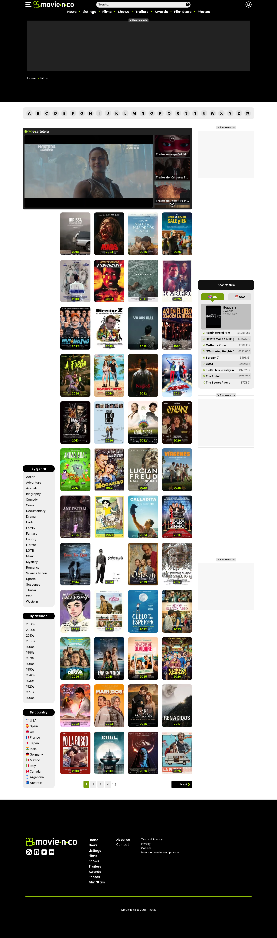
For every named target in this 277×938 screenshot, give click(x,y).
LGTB (30, 550)
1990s (30, 647)
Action (30, 477)
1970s (30, 658)
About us (123, 840)
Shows (123, 11)
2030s (30, 624)
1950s (30, 669)
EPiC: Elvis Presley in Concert (221, 370)
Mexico (35, 760)
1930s (30, 681)
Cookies (146, 848)
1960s (30, 664)
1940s (30, 675)
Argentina (37, 777)
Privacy (146, 844)
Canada (35, 771)
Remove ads (139, 20)
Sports (31, 579)
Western (32, 601)
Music (30, 556)
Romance (33, 567)
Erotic (30, 522)
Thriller (31, 590)
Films (107, 11)
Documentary (36, 511)
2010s (30, 635)
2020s (30, 630)
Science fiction (36, 573)
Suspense (33, 584)
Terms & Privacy (152, 839)
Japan (34, 743)
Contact (122, 844)
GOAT (209, 363)
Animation (33, 488)
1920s (30, 686)
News (72, 11)
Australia (36, 783)
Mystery (32, 562)
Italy (33, 766)
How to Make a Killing (220, 338)
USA (33, 720)
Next (183, 784)
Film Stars (182, 11)
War (29, 596)
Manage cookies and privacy (160, 852)
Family (30, 528)
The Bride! (213, 376)
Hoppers (230, 307)
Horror (31, 545)
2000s (30, 641)
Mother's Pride (216, 345)
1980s (30, 652)
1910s (30, 692)
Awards (161, 11)
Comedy (32, 499)
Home (31, 78)
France (35, 737)
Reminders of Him (218, 332)
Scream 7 (212, 357)
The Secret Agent (218, 382)
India (33, 749)
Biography (33, 494)
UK (32, 732)
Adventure (33, 482)
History (31, 539)
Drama (31, 516)
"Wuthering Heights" (220, 351)
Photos (204, 11)
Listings (89, 11)
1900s (30, 698)
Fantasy (31, 533)
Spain (34, 726)
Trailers (141, 11)
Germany (36, 754)
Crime (30, 505)
